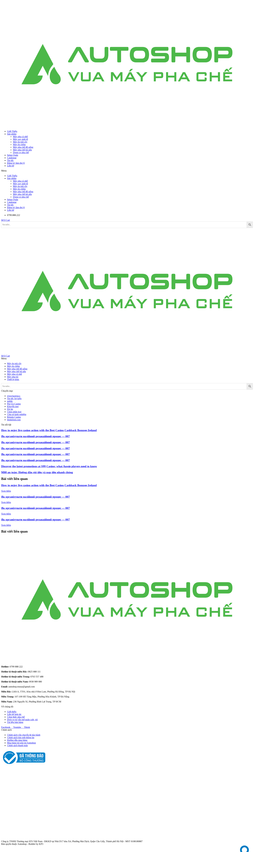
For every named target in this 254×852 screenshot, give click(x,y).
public (10, 401)
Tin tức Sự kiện (14, 398)
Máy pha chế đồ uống (23, 147)
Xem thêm (6, 491)
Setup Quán (12, 155)
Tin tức (10, 160)
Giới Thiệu (12, 131)
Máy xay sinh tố (20, 139)
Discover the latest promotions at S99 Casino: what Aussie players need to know (49, 466)
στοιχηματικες (13, 396)
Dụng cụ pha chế (21, 152)
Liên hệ (10, 165)
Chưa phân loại (14, 411)
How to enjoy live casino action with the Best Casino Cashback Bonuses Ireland (49, 430)
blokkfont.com (14, 419)
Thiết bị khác (13, 379)
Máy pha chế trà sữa (22, 150)
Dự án (10, 409)
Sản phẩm (11, 134)
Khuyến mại (13, 406)
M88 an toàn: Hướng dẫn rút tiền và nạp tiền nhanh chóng (37, 472)
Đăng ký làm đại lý (16, 163)
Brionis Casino (14, 417)
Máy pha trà (12, 376)
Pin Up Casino (14, 404)
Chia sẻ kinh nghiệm (16, 414)
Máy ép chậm (19, 144)
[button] (127, 170)
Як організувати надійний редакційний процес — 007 (35, 436)
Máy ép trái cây (20, 142)
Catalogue (11, 157)
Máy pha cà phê (20, 136)
